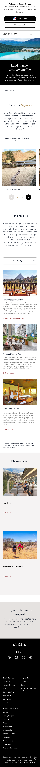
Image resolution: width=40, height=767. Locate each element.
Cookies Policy (8, 741)
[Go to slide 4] (22, 197)
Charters (6, 719)
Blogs (23, 685)
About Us (6, 712)
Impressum (7, 744)
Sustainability (8, 730)
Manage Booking (9, 685)
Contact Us (6, 681)
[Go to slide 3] (20, 197)
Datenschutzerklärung (10, 748)
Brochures (24, 681)
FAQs (4, 689)
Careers (5, 723)
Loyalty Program (8, 716)
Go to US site (22, 19)
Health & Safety (8, 692)
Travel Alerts (7, 696)
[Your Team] (20, 482)
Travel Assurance (9, 703)
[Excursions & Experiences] (20, 545)
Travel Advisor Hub (9, 699)
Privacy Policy (8, 737)
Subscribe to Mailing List (28, 690)
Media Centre (7, 726)
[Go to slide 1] (17, 197)
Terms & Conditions (9, 734)
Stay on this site (20, 25)
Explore (5, 513)
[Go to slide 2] (19, 197)
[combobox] (20, 260)
